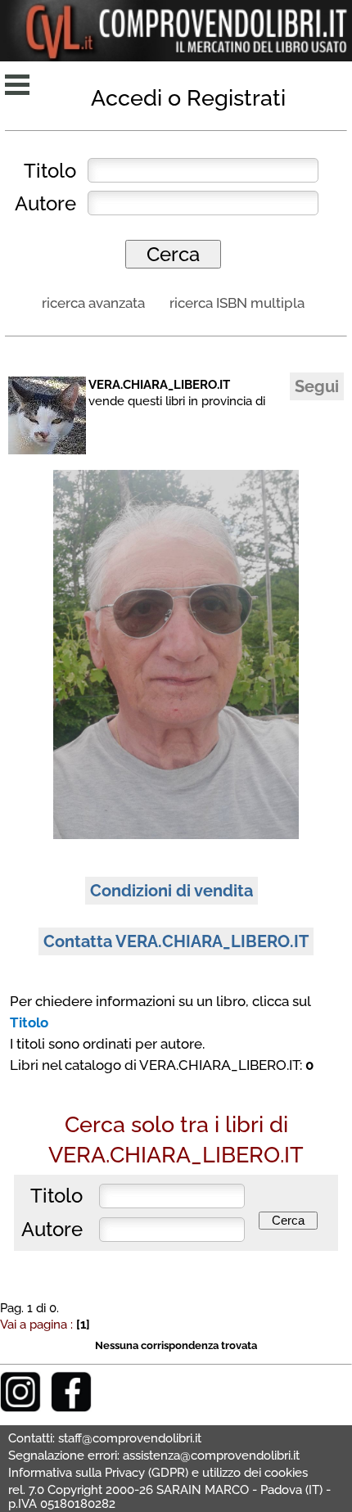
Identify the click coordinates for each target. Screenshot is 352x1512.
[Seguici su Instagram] (20, 1407)
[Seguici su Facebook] (71, 1407)
